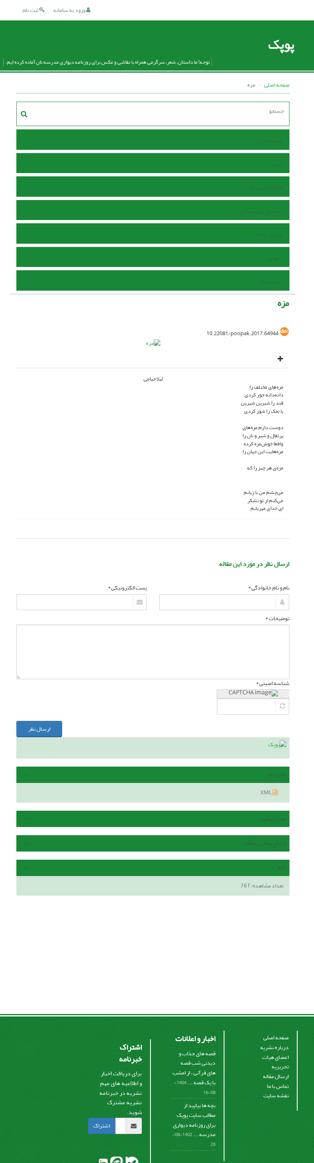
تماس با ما (271, 281)
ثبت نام (30, 10)
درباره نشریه (274, 1047)
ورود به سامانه (69, 10)
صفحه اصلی (276, 84)
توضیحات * (277, 618)
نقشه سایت (276, 1095)
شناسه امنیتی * (272, 683)
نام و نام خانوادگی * (268, 588)
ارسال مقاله (269, 234)
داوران (275, 258)
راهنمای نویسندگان (261, 211)
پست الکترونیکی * (127, 588)
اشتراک (101, 1125)
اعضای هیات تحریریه (275, 1062)
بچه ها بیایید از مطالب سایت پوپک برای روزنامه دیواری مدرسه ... (194, 1120)
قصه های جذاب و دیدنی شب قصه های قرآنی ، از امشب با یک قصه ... (194, 1068)
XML (266, 792)
